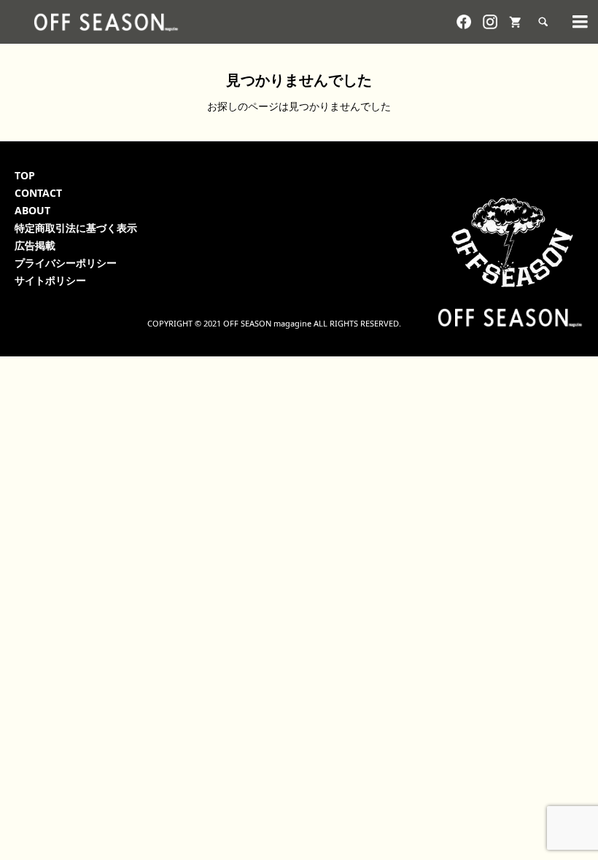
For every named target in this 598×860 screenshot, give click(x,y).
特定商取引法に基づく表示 (76, 228)
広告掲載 (35, 245)
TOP (25, 175)
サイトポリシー (50, 280)
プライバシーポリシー (66, 263)
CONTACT (38, 193)
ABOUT (32, 210)
